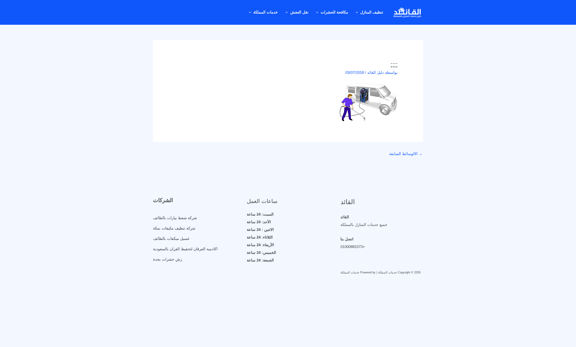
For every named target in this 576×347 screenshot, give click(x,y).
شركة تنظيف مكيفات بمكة (174, 228)
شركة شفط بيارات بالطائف (175, 218)
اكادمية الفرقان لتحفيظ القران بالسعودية (185, 249)
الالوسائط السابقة (406, 154)
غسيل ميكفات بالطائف (171, 239)
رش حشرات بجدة (167, 259)
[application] (358, 12)
